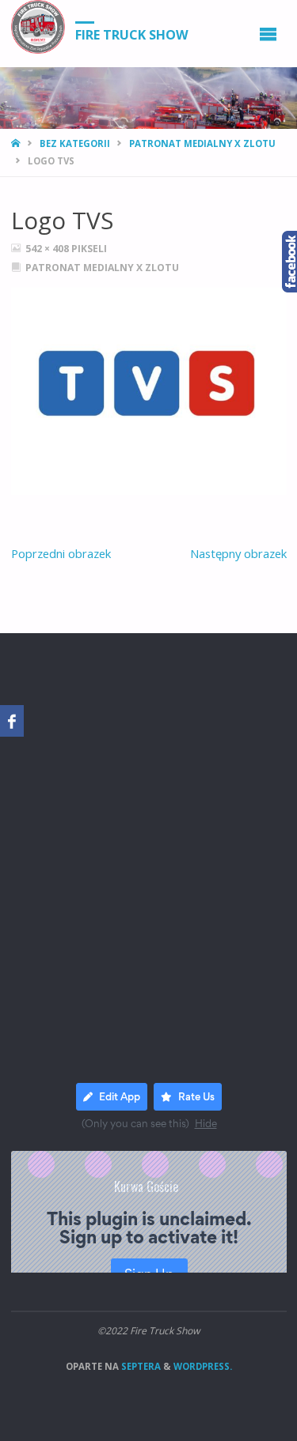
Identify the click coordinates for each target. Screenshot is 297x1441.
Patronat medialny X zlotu (202, 143)
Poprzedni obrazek (61, 553)
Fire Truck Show (131, 34)
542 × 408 (48, 248)
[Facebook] (12, 721)
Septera (140, 1366)
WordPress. (202, 1366)
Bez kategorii (75, 143)
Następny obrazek (238, 553)
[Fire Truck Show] (38, 27)
